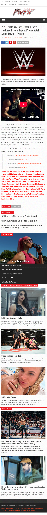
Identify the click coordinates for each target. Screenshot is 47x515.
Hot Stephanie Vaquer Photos (12, 269)
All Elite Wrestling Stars (37, 508)
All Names (15, 1)
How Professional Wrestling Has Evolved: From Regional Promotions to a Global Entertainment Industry (21, 442)
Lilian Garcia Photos (9, 282)
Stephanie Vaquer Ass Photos (12, 274)
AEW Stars (4, 5)
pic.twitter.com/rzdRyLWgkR (31, 163)
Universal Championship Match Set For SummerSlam (19, 220)
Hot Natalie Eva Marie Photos (11, 265)
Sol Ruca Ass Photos (9, 278)
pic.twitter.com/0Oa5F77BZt (29, 155)
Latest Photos (5, 1)
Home (3, 508)
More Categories (23, 5)
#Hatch (17, 155)
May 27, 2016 (25, 159)
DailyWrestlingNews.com (13, 37)
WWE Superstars (25, 1)
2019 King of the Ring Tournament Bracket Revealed (19, 216)
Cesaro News (16, 206)
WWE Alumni (12, 5)
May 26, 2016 (25, 167)
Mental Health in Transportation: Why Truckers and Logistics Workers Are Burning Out (23, 488)
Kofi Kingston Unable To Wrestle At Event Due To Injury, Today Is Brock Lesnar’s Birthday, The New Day (21, 226)
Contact (33, 510)
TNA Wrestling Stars (14, 510)
